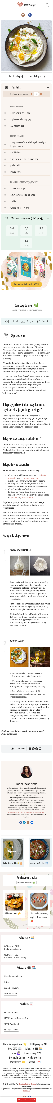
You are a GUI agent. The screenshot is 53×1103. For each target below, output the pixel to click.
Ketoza (7, 982)
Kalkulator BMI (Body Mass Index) (12, 947)
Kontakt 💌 (35, 1062)
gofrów (14, 497)
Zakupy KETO (10, 993)
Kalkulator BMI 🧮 (34, 1048)
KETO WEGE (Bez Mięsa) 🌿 (26, 883)
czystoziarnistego (29, 478)
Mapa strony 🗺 (32, 1053)
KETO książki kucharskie (16, 1018)
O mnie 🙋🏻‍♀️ (15, 1053)
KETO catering (11, 1012)
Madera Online (34, 1057)
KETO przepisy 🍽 (38, 1044)
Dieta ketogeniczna (13, 976)
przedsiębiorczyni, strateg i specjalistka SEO (26, 812)
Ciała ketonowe (11, 987)
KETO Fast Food (11, 1024)
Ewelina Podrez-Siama (26, 784)
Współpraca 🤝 (17, 1062)
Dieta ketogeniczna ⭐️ (15, 1044)
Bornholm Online (17, 1057)
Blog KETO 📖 (15, 1048)
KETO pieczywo (11, 1029)
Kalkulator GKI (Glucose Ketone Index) (15, 956)
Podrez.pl (26, 1091)
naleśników (27, 497)
